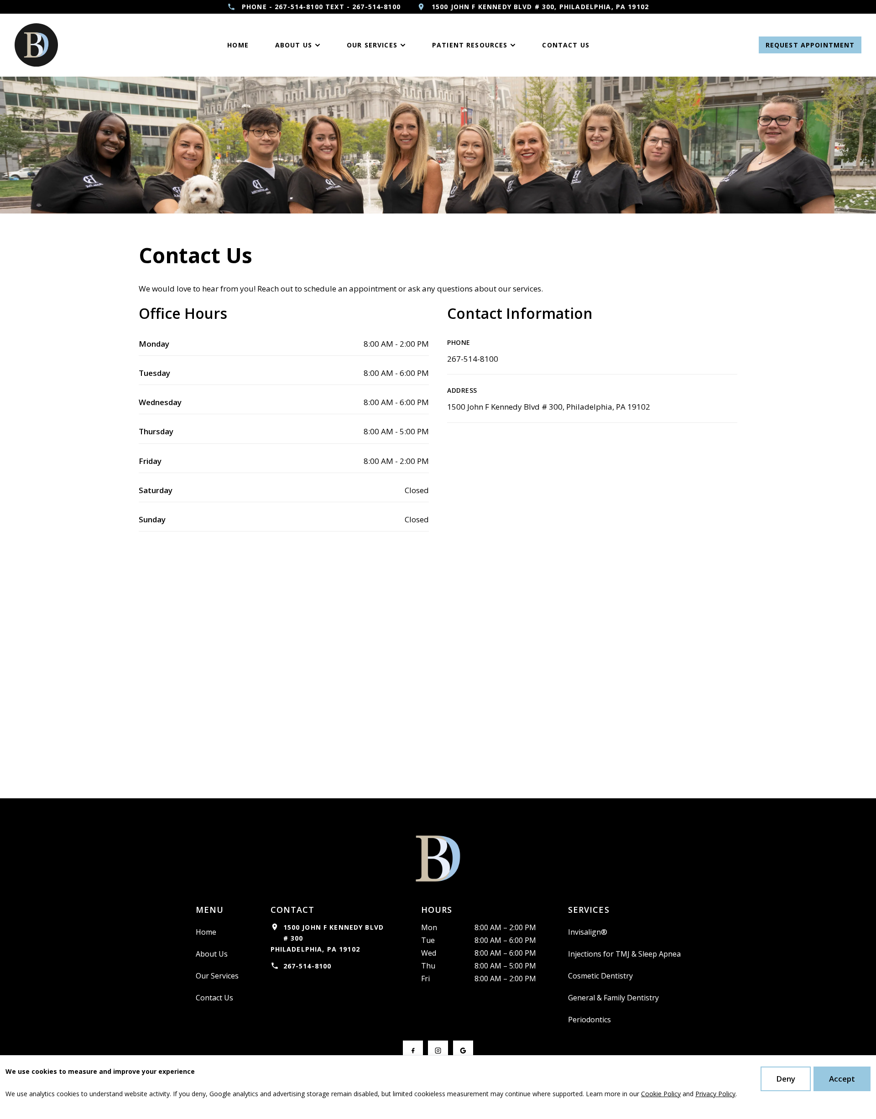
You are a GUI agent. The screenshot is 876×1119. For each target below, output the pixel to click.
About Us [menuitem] (293, 45)
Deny (785, 1078)
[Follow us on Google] (463, 1051)
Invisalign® (587, 932)
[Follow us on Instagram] (438, 1051)
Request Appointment (810, 45)
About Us (212, 954)
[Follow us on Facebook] (413, 1051)
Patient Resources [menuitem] (470, 45)
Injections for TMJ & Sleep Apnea (624, 954)
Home (206, 932)
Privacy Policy (715, 1093)
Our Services (217, 976)
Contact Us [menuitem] (565, 45)
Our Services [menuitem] (372, 45)
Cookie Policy (661, 1093)
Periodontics (589, 1020)
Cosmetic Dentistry (600, 976)
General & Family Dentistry (613, 998)
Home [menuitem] (238, 45)
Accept (842, 1078)
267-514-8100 (472, 359)
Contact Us (214, 998)
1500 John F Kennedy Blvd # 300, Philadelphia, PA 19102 (548, 406)
